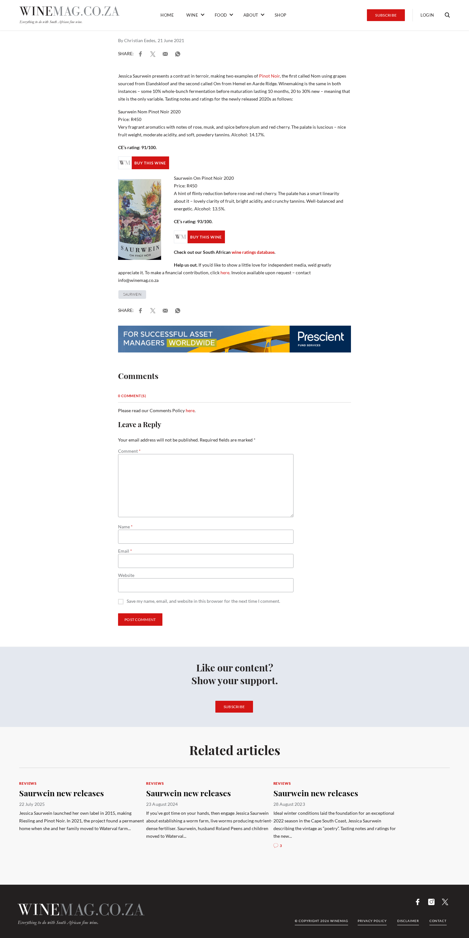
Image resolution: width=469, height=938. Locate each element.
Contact (438, 921)
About (250, 15)
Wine (192, 15)
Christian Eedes (139, 40)
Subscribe (386, 15)
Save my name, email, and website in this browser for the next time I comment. (203, 601)
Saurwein (132, 294)
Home (167, 15)
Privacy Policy (372, 921)
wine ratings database (253, 252)
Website (126, 575)
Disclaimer (408, 921)
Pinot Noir (269, 76)
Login (427, 15)
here (224, 272)
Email (125, 551)
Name (125, 527)
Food (221, 15)
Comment (129, 451)
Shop (281, 15)
